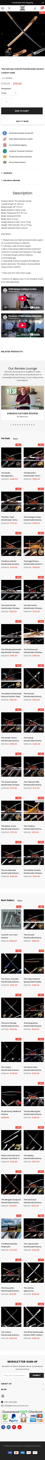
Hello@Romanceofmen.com (16, 1405)
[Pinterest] (14, 1427)
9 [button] (29, 424)
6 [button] (22, 424)
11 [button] (34, 424)
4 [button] (17, 424)
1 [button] (11, 424)
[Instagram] (9, 1427)
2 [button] (13, 424)
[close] (43, 3)
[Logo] (22, 8)
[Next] (43, 34)
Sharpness (6, 88)
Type (3, 78)
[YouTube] (19, 1427)
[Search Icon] (9, 8)
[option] (22, 33)
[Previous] (2, 34)
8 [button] (27, 424)
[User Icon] (35, 8)
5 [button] (20, 424)
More (15, 438)
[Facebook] (3, 1427)
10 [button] (31, 424)
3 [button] (15, 424)
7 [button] (24, 424)
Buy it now (22, 121)
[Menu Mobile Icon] (2, 8)
